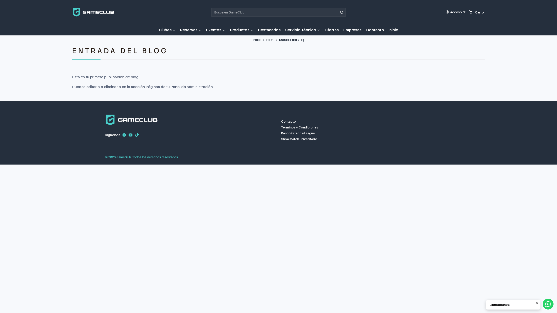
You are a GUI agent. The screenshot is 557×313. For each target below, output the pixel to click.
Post (269, 40)
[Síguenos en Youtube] (130, 135)
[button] (167, 30)
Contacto (288, 121)
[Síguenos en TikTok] (137, 135)
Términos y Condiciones (299, 127)
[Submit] (342, 12)
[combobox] (278, 12)
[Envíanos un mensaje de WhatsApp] (548, 304)
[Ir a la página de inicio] (93, 12)
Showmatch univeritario (299, 139)
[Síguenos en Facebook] (124, 135)
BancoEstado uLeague (298, 133)
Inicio (257, 40)
